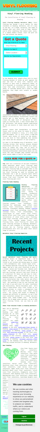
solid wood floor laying (26, 327)
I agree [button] (24, 416)
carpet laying (15, 337)
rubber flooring (8, 334)
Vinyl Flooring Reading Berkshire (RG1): (18, 22)
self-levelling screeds (15, 332)
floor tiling (26, 330)
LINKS (20, 10)
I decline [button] (24, 420)
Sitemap (4, 416)
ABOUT (24, 10)
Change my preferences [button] (24, 425)
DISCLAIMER (35, 10)
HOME (16, 10)
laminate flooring (29, 335)
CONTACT (29, 10)
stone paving (13, 329)
